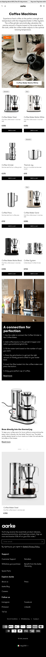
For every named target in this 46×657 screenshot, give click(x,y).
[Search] (2, 6)
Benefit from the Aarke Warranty (32, 565)
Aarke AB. (25, 638)
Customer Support (9, 559)
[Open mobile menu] (44, 6)
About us (5, 582)
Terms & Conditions (12, 619)
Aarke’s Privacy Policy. (31, 547)
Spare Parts (6, 571)
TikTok (4, 612)
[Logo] (23, 6)
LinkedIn (27, 607)
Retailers (27, 559)
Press (26, 582)
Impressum (36, 619)
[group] (23, 413)
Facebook (28, 602)
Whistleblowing (25, 619)
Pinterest (5, 607)
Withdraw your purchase (11, 564)
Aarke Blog (6, 587)
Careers (5, 591)
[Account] (5, 6)
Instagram (6, 602)
